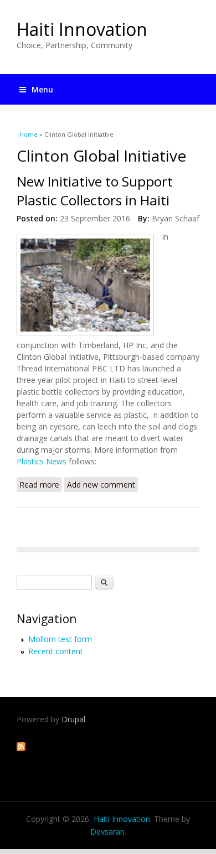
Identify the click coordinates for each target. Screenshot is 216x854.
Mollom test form (60, 639)
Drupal (73, 719)
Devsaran (107, 831)
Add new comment (101, 484)
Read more (40, 485)
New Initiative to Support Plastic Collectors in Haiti (95, 190)
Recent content (55, 651)
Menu (42, 89)
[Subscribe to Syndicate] (21, 748)
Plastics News (41, 461)
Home (28, 134)
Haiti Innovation (82, 29)
